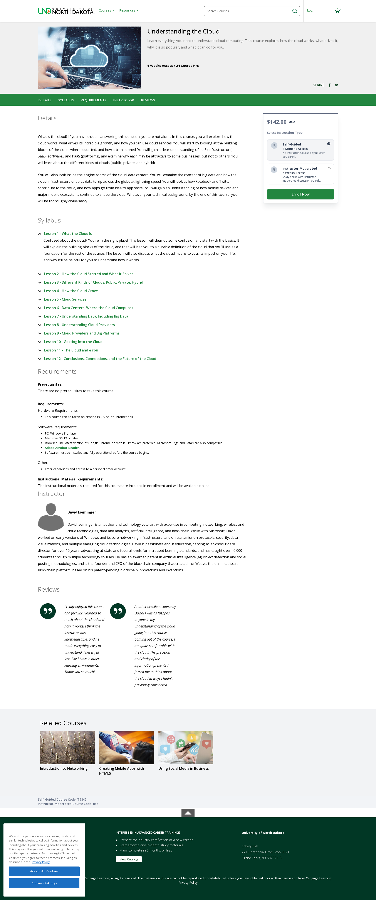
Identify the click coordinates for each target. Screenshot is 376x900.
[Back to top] (188, 812)
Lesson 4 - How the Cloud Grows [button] (71, 290)
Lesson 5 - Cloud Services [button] (65, 299)
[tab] (139, 233)
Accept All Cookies (44, 871)
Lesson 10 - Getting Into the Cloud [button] (73, 341)
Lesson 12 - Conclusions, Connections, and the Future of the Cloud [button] (100, 358)
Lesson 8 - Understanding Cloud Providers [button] (79, 324)
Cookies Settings (44, 883)
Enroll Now (301, 194)
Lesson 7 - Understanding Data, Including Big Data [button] (86, 316)
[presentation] (107, 10)
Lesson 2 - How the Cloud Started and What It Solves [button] (88, 273)
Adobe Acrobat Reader (62, 448)
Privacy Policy (188, 882)
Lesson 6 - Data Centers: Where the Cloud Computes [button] (88, 307)
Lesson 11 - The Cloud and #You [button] (71, 350)
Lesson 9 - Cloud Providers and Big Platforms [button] (81, 333)
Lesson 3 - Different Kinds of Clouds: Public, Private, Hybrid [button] (93, 282)
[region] (44, 860)
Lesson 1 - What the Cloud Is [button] (68, 233)
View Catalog (129, 859)
